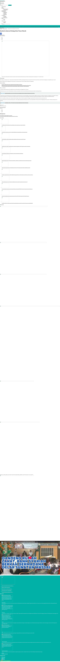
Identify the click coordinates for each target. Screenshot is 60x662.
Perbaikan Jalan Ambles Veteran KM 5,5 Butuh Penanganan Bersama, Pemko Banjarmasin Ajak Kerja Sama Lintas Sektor (17, 174)
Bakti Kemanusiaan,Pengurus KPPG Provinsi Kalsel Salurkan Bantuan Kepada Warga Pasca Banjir (16, 85)
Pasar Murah (1, 107)
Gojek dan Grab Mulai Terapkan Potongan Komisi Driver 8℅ (24, 27)
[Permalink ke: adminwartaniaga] (1, 34)
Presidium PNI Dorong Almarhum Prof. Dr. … (7, 592)
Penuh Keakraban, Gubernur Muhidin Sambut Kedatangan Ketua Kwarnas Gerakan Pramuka (13, 139)
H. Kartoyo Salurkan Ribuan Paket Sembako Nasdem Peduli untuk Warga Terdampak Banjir (15, 86)
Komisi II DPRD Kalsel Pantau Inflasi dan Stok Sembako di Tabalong (12, 84)
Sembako (4, 107)
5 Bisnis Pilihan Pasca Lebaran (6, 115)
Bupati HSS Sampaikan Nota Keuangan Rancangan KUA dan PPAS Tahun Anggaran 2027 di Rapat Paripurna (15, 196)
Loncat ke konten (2, 0)
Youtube (3, 658)
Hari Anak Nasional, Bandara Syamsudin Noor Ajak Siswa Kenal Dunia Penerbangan (12, 153)
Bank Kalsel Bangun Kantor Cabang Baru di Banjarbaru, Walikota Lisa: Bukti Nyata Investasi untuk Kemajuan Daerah (16, 160)
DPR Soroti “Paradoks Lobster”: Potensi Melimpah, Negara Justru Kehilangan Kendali (11, 26)
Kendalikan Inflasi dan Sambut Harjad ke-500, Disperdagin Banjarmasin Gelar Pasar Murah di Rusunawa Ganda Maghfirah (17, 203)
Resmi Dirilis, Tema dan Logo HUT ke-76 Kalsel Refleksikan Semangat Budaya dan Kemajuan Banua (14, 132)
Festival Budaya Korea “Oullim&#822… (7, 590)
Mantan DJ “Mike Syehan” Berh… (6, 587)
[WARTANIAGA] (2, 3)
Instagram (3, 657)
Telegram (3, 659)
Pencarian (10, 5)
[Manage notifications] (2, 660)
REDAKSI (3, 653)
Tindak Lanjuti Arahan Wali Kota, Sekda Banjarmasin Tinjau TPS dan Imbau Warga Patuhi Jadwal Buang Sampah (16, 167)
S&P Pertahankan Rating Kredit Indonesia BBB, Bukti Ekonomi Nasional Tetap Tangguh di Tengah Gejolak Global (36, 26)
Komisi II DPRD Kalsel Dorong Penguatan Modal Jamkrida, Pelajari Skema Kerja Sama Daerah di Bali (45, 27)
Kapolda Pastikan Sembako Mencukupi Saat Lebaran (9, 116)
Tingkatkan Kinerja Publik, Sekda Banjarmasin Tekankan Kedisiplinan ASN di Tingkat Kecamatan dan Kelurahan (16, 146)
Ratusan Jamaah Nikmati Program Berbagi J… (8, 585)
